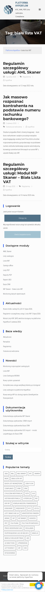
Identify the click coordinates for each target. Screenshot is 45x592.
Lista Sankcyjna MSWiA (11, 376)
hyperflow (8, 80)
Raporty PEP (7, 275)
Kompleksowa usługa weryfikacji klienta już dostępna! (21, 385)
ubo (27, 538)
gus (33, 493)
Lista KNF (6, 261)
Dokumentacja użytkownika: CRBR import (17, 421)
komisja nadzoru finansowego (24, 503)
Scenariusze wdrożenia (14, 127)
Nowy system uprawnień (11, 380)
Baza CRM (6, 284)
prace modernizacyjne (13, 528)
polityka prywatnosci (30, 523)
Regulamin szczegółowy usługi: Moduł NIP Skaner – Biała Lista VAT (22, 173)
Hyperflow (27, 498)
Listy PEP (6, 270)
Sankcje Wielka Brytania (14, 538)
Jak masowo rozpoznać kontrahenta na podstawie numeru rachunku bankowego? (21, 108)
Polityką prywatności (7, 590)
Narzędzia (6, 342)
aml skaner (21, 473)
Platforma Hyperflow (21, 4)
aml (12, 473)
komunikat (9, 508)
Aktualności (7, 337)
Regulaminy (27, 77)
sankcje (35, 533)
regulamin (29, 528)
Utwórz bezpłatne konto (22, 235)
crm (25, 488)
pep (6, 523)
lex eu (36, 508)
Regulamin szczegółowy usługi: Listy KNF (17, 314)
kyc (29, 508)
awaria (37, 473)
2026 (6, 473)
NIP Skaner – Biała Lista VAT (13, 289)
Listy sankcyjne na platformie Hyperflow (16, 390)
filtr (27, 493)
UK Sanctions (9, 543)
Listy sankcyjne (8, 256)
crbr (19, 488)
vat (19, 548)
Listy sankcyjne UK (12, 513)
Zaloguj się (22, 218)
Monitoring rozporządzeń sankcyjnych (16, 366)
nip (13, 518)
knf (36, 498)
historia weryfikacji (12, 498)
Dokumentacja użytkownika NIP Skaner (16, 416)
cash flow (29, 483)
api (30, 473)
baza (6, 478)
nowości (32, 518)
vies (25, 548)
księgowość (20, 508)
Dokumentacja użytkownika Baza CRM (16, 426)
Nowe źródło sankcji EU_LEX (13, 309)
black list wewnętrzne (13, 483)
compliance (9, 488)
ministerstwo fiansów (30, 513)
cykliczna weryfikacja (13, 493)
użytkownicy (10, 548)
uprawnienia (22, 543)
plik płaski (14, 523)
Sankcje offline (8, 266)
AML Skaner (7, 251)
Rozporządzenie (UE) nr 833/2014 (17, 533)
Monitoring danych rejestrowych (14, 294)
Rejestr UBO (7, 280)
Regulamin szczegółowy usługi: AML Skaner (22, 68)
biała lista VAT (17, 478)
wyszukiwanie (10, 553)
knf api (7, 503)
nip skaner (22, 518)
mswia (7, 518)
